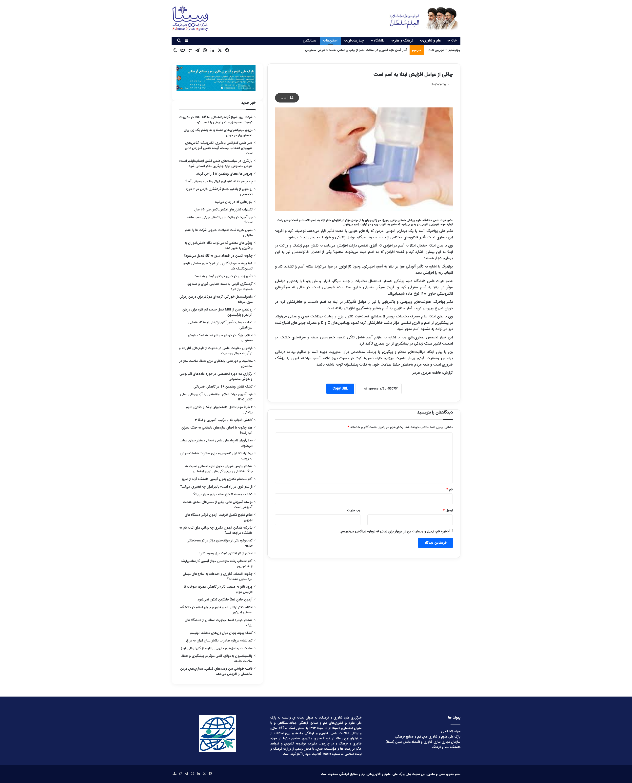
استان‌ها (331, 40)
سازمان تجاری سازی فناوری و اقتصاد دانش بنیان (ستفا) (423, 741)
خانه (454, 40)
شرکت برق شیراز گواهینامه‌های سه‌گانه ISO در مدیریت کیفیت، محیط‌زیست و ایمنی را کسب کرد (216, 120)
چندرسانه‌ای (355, 40)
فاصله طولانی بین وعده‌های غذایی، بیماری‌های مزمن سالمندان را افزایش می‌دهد (216, 671)
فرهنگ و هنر (404, 40)
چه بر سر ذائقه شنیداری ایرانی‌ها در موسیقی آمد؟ (219, 181)
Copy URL (340, 388)
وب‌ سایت (353, 510)
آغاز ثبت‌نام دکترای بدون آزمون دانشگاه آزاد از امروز (217, 479)
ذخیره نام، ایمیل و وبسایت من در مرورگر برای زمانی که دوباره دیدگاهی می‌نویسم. (394, 531)
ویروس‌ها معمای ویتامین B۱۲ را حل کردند (224, 173)
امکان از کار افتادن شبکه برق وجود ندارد (226, 553)
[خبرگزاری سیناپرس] (420, 18)
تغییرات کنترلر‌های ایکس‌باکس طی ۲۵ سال (223, 209)
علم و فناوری (432, 40)
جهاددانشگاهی (450, 731)
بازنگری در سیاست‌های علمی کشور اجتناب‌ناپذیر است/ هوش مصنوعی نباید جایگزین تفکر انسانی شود (216, 163)
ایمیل (448, 510)
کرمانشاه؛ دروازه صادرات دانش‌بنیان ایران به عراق (219, 640)
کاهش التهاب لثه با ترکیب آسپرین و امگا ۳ (224, 420)
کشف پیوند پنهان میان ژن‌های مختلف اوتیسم (221, 633)
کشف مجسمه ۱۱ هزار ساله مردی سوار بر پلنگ (222, 494)
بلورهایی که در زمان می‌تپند (234, 202)
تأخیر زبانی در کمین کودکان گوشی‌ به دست (223, 276)
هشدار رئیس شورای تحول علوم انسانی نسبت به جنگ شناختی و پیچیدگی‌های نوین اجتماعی (219, 469)
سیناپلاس (309, 40)
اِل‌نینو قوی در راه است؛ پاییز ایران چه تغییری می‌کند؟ (216, 486)
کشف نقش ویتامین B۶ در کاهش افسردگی (223, 386)
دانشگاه (379, 40)
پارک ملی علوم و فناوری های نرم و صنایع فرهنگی (427, 736)
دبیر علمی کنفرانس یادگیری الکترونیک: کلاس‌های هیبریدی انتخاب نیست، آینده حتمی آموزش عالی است (219, 148)
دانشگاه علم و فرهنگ (446, 747)
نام (450, 489)
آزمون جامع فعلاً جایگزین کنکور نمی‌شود (225, 599)
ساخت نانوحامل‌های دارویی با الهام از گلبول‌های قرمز (217, 648)
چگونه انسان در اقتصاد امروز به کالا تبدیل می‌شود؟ (218, 255)
